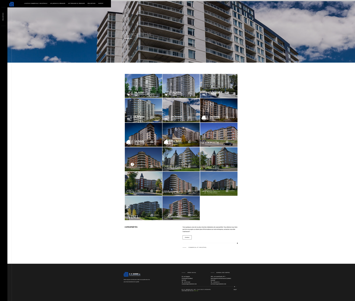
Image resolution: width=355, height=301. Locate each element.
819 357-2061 (187, 282)
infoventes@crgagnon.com (218, 284)
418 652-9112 (216, 282)
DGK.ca (196, 290)
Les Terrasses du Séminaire (76, 3)
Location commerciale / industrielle (35, 3)
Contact (100, 3)
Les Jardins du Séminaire (57, 3)
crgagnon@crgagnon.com (189, 284)
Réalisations (91, 3)
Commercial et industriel (197, 247)
